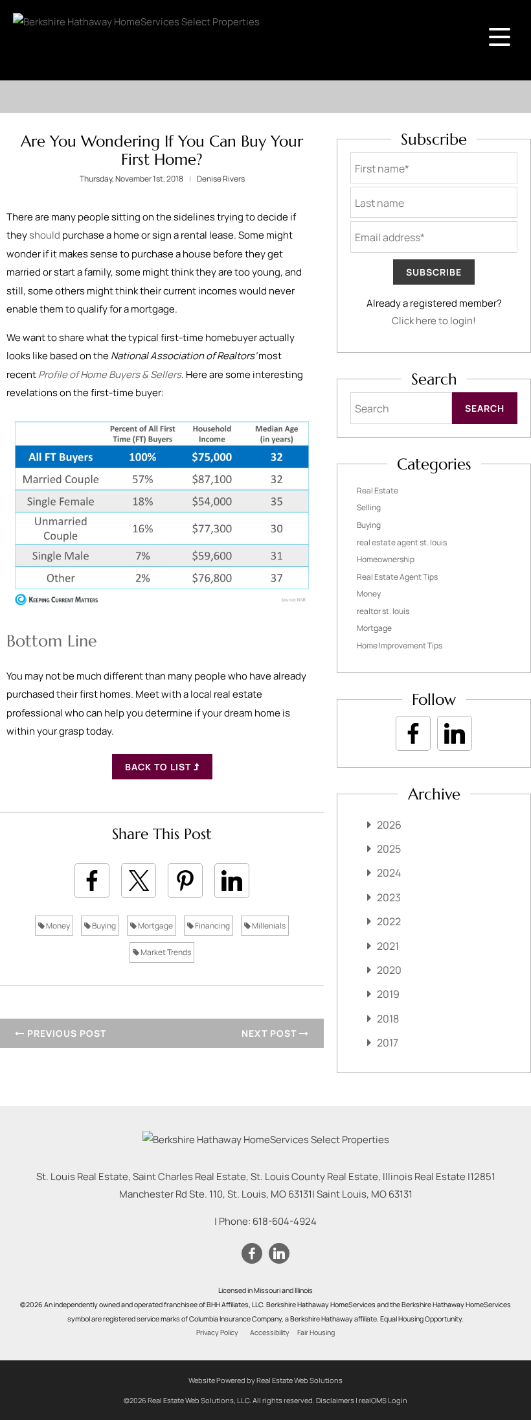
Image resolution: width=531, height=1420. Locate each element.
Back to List (159, 767)
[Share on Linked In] (231, 880)
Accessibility (269, 1332)
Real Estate (377, 490)
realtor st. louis (383, 611)
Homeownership (385, 559)
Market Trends (165, 952)
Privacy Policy (217, 1332)
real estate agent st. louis (402, 542)
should (44, 235)
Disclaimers (335, 1400)
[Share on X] (138, 880)
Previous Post (65, 1033)
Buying (103, 925)
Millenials (268, 925)
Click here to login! (434, 320)
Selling (369, 507)
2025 (389, 849)
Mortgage (155, 925)
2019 (388, 994)
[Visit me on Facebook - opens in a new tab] (413, 733)
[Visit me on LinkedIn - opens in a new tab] (454, 733)
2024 (389, 873)
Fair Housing (316, 1332)
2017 (387, 1042)
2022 (389, 921)
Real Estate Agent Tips (397, 576)
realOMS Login (383, 1400)
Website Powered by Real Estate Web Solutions (265, 1380)
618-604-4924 (285, 1221)
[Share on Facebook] (91, 880)
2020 (389, 970)
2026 (389, 825)
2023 (389, 897)
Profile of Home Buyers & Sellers (109, 374)
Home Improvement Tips (399, 645)
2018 (388, 1019)
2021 (388, 946)
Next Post (270, 1033)
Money (57, 925)
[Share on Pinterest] (185, 880)
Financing (212, 925)
